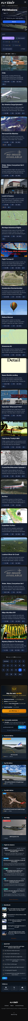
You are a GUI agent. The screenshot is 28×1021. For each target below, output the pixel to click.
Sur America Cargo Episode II (12, 104)
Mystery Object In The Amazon (12, 641)
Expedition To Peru (8, 525)
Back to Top (14, 1014)
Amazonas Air (7, 346)
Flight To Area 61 (8, 259)
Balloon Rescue (7, 317)
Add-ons (3, 5)
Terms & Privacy (19, 1005)
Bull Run (5, 496)
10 (23, 665)
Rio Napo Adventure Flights (11, 228)
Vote (5, 978)
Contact (7, 1005)
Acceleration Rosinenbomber (12, 288)
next (20, 674)
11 (3, 670)
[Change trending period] (13, 38)
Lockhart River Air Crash (10, 554)
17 (7, 674)
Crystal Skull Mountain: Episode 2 (13, 467)
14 (16, 670)
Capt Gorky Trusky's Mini (11, 438)
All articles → (14, 938)
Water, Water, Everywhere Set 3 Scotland (13, 166)
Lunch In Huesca (8, 196)
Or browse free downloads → (14, 714)
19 (15, 674)
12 (7, 670)
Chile (4, 73)
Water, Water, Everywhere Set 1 (13, 583)
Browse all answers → (14, 899)
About (12, 1005)
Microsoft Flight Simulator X (13, 5)
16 (24, 670)
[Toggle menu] (25, 2)
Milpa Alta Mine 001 (9, 612)
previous (6, 661)
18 (11, 674)
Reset (23, 48)
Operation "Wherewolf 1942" (12, 407)
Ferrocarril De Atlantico (10, 133)
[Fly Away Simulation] (12, 2)
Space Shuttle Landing (10, 375)
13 (11, 670)
